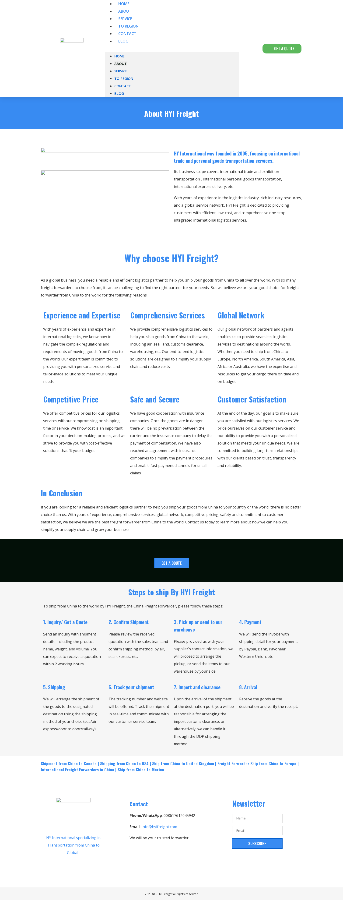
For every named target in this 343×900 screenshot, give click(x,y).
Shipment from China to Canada (69, 763)
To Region (123, 78)
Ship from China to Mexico (141, 769)
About (120, 63)
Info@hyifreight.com (159, 826)
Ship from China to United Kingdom (183, 763)
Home (119, 56)
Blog (123, 41)
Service (120, 71)
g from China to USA (131, 763)
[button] (172, 48)
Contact (122, 86)
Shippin (106, 763)
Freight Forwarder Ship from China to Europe (256, 763)
